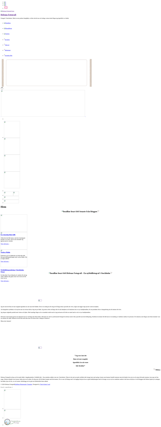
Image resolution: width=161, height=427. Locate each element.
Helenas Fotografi (8, 15)
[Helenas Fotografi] (7, 11)
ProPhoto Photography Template (23, 384)
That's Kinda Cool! (45, 384)
